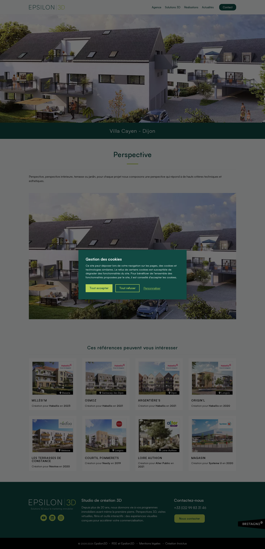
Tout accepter (99, 288)
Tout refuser (127, 288)
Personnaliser (151, 288)
